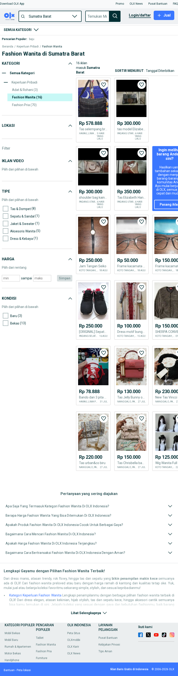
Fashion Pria (44, 651)
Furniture (41, 658)
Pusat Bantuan (108, 637)
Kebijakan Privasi (109, 644)
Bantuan (9, 670)
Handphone (12, 660)
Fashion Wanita (52, 46)
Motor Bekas (13, 653)
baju (31, 39)
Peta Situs (73, 633)
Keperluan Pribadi (28, 46)
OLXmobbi (73, 640)
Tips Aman (105, 651)
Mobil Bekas (12, 633)
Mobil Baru (11, 640)
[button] (12, 4)
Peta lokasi (24, 670)
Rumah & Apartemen (18, 646)
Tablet (40, 637)
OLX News (73, 653)
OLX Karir (73, 646)
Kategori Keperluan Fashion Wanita (35, 595)
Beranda (7, 46)
